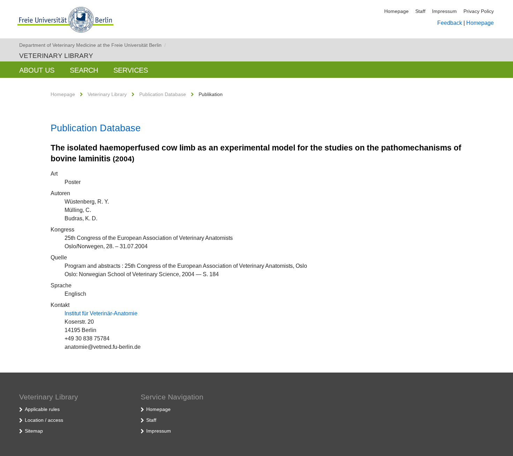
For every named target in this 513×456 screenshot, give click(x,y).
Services (130, 70)
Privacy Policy (478, 11)
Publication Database (162, 94)
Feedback (449, 23)
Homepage (396, 11)
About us (36, 70)
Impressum (444, 11)
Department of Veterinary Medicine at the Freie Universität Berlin (92, 45)
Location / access (44, 420)
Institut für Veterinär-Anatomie (101, 313)
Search (84, 70)
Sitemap (34, 431)
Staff (420, 11)
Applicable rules (42, 409)
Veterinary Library (56, 55)
